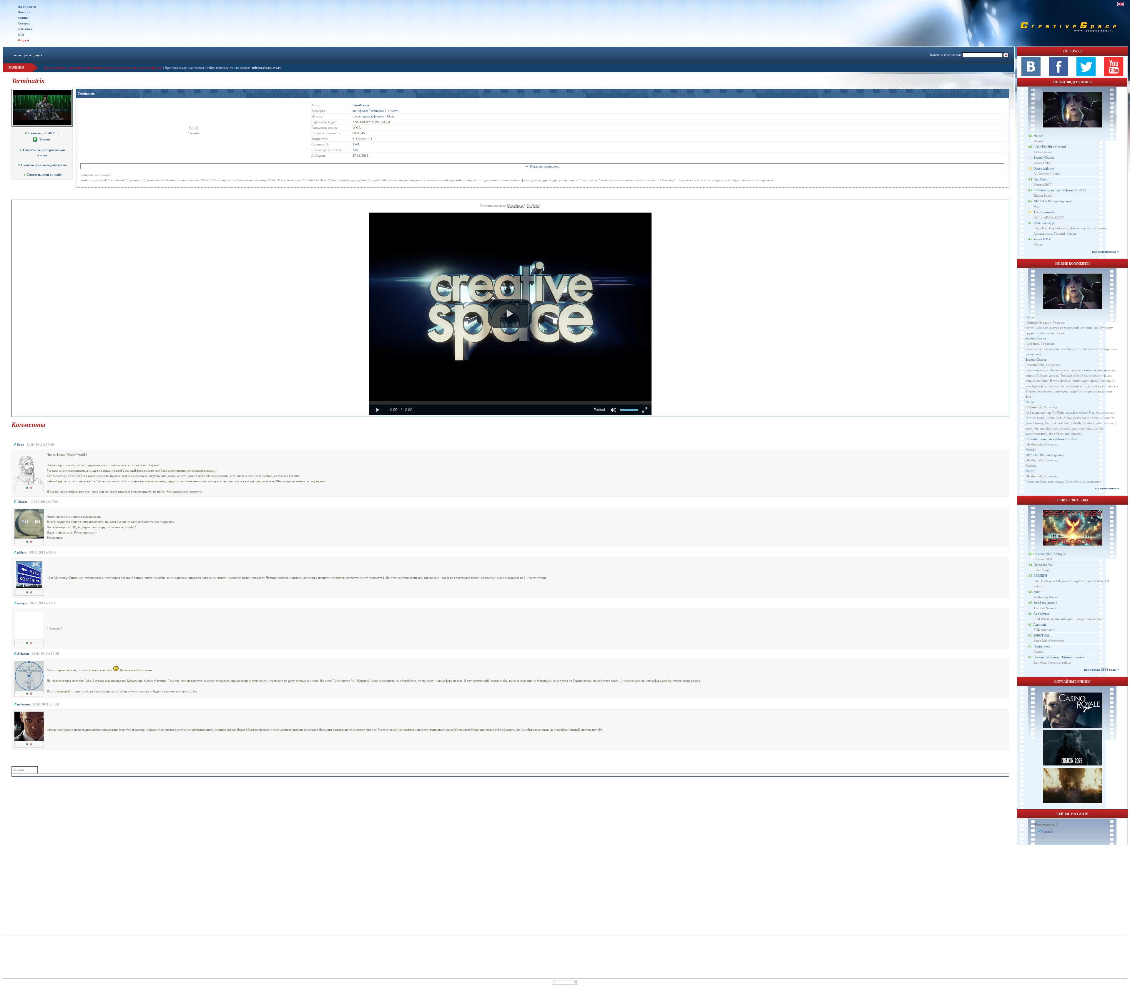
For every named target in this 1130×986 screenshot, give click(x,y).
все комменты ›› (1107, 488)
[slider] (510, 403)
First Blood (1040, 179)
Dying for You (1043, 564)
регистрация (33, 55)
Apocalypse (1041, 613)
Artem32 (1047, 831)
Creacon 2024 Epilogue (1049, 554)
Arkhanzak (1034, 444)
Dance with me (1043, 168)
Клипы (23, 17)
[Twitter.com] (1086, 75)
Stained (1038, 135)
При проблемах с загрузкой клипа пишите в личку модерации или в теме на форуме (103, 67)
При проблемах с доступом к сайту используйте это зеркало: (208, 67)
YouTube (533, 205)
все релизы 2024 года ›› (1101, 669)
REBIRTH (1040, 575)
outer (1037, 592)
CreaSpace (516, 205)
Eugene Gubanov (1039, 322)
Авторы (24, 23)
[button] (510, 314)
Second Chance (1043, 157)
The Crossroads (1043, 212)
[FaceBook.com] (1058, 75)
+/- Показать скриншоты (542, 166)
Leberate (1033, 343)
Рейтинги (25, 29)
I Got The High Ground (1049, 146)
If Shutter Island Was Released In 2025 (1059, 190)
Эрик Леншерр (1043, 223)
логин (17, 55)
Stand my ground (1045, 602)
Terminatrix (86, 93)
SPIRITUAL (1041, 635)
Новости (24, 12)
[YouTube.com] (1113, 75)
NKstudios (1034, 407)
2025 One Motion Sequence (1052, 201)
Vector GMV (1042, 239)
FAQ (21, 34)
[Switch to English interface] (1120, 4)
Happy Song (1042, 646)
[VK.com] (1031, 75)
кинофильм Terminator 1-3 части (375, 110)
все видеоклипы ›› (1105, 251)
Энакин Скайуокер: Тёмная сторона (1058, 657)
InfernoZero (1035, 365)
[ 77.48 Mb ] (43, 133)
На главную (27, 6)
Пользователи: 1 (1046, 824)
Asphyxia (1039, 624)
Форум (23, 40)
